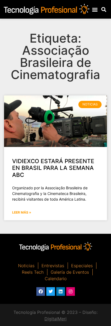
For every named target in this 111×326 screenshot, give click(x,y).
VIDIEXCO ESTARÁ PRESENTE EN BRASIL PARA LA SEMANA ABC (53, 168)
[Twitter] (50, 291)
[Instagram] (70, 291)
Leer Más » (21, 212)
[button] (94, 9)
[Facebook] (40, 291)
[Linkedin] (60, 291)
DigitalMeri (55, 318)
